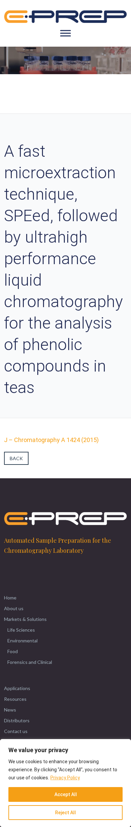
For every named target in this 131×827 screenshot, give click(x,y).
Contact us (16, 731)
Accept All (65, 794)
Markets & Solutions (25, 619)
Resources (15, 699)
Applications (17, 688)
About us (14, 608)
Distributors (17, 720)
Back (16, 458)
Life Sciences (21, 630)
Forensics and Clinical (29, 662)
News (10, 710)
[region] (65, 783)
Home (10, 597)
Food (12, 651)
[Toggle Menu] (65, 33)
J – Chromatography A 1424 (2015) (51, 439)
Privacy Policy (65, 777)
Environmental (22, 640)
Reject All (65, 812)
